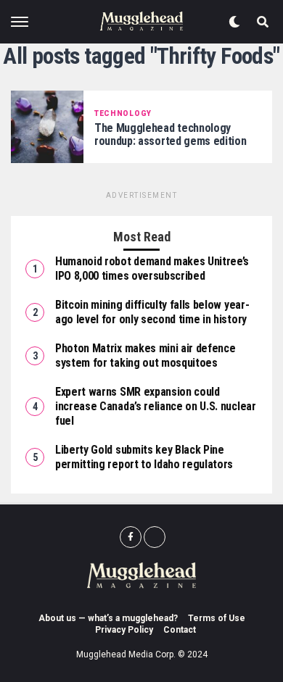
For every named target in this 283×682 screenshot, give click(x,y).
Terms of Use (216, 618)
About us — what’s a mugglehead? (108, 618)
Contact (179, 630)
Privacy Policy (124, 630)
